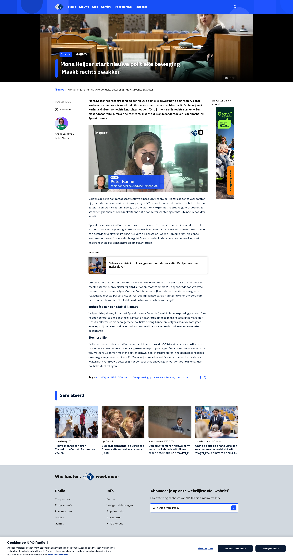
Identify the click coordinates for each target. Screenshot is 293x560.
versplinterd (183, 377)
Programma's (123, 7)
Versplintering (141, 377)
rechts (128, 377)
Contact (112, 499)
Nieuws (84, 7)
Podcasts (141, 7)
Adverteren (114, 517)
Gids (95, 7)
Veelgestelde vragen (120, 505)
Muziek (59, 517)
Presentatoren (64, 511)
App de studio (115, 511)
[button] (235, 7)
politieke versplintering (162, 377)
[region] (148, 158)
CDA (120, 377)
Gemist (106, 7)
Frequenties (62, 499)
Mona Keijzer (102, 377)
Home (72, 7)
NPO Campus (115, 523)
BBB (113, 377)
